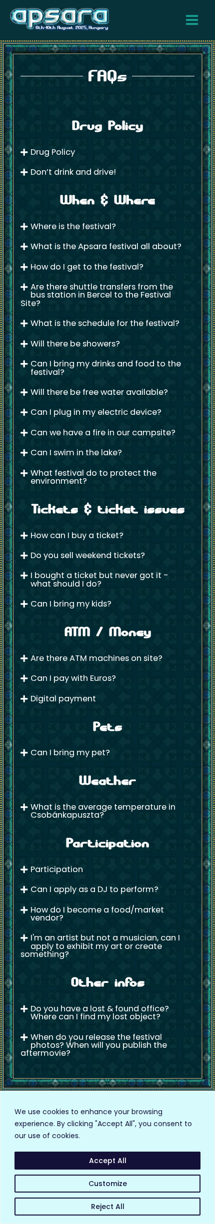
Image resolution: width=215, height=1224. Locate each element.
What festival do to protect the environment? (93, 477)
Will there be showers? (75, 343)
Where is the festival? (73, 226)
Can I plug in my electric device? (96, 412)
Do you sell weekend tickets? (87, 555)
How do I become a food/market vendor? (97, 913)
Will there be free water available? (99, 392)
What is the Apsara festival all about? (106, 246)
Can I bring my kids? (71, 604)
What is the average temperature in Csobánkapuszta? (103, 811)
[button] (107, 152)
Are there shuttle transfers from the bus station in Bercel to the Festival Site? (96, 295)
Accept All (107, 1161)
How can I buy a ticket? (77, 535)
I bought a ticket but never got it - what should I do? (99, 579)
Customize (107, 1184)
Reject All (107, 1207)
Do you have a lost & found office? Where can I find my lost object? (99, 1012)
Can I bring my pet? (70, 752)
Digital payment (63, 698)
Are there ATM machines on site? (96, 658)
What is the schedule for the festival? (105, 323)
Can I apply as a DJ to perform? (94, 889)
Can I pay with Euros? (73, 678)
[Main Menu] (191, 20)
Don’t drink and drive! (73, 172)
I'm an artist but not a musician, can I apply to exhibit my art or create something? (100, 946)
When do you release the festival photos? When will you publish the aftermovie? (93, 1045)
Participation (56, 869)
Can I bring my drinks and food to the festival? (105, 367)
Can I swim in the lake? (76, 452)
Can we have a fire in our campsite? (103, 432)
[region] (107, 1157)
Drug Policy (52, 152)
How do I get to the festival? (87, 267)
